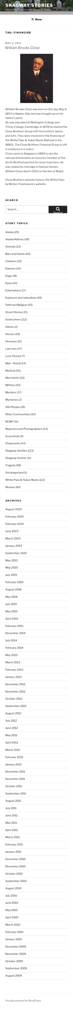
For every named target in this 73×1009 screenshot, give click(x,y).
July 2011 (10, 808)
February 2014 (14, 647)
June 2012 (11, 728)
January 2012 (13, 764)
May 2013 (11, 655)
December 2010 (15, 859)
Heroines (11, 341)
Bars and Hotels (15, 254)
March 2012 (12, 749)
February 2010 (14, 932)
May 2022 (11, 560)
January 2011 (13, 851)
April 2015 (11, 618)
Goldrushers (13, 319)
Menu (38, 19)
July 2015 (11, 604)
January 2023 (13, 545)
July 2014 (11, 640)
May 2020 (11, 567)
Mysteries (11, 399)
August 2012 (13, 713)
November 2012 (15, 691)
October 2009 (14, 961)
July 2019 (11, 574)
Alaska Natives (14, 239)
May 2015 (11, 611)
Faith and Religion (16, 305)
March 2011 (12, 837)
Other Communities (17, 414)
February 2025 (14, 516)
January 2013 (13, 677)
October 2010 (14, 873)
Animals (10, 246)
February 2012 (14, 757)
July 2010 (11, 895)
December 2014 (15, 633)
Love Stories (13, 356)
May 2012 (11, 735)
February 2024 (14, 524)
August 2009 (13, 975)
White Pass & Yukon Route (22, 480)
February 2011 (14, 844)
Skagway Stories (29, 5)
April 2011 (11, 830)
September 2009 (16, 968)
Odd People (12, 407)
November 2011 (15, 779)
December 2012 (15, 684)
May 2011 (11, 822)
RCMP (9, 421)
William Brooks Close (22, 48)
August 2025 (13, 509)
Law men (11, 348)
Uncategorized (14, 472)
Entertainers (13, 290)
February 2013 (14, 669)
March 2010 (12, 924)
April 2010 (11, 917)
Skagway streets (15, 458)
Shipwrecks (12, 443)
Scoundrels (12, 436)
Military (10, 385)
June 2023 (11, 531)
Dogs (8, 275)
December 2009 (15, 946)
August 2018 (13, 589)
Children (10, 261)
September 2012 (15, 706)
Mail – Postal (13, 363)
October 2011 (13, 786)
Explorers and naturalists (20, 297)
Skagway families (16, 450)
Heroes (10, 334)
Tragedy (10, 465)
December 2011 (15, 771)
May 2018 (11, 596)
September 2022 (16, 553)
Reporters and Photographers (24, 429)
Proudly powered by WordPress (23, 1000)
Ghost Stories (14, 312)
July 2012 (11, 720)
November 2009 (15, 954)
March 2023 (13, 538)
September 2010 (16, 881)
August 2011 (13, 800)
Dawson (10, 268)
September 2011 (15, 793)
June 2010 (11, 902)
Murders (10, 392)
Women (10, 487)
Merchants (12, 377)
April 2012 (11, 742)
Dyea (8, 283)
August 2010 (13, 888)
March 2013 (12, 662)
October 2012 (13, 698)
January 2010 (13, 939)
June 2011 (11, 815)
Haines (9, 326)
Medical (10, 370)
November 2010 (15, 866)
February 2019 (14, 582)
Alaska (9, 232)
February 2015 (14, 626)
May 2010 (11, 910)
